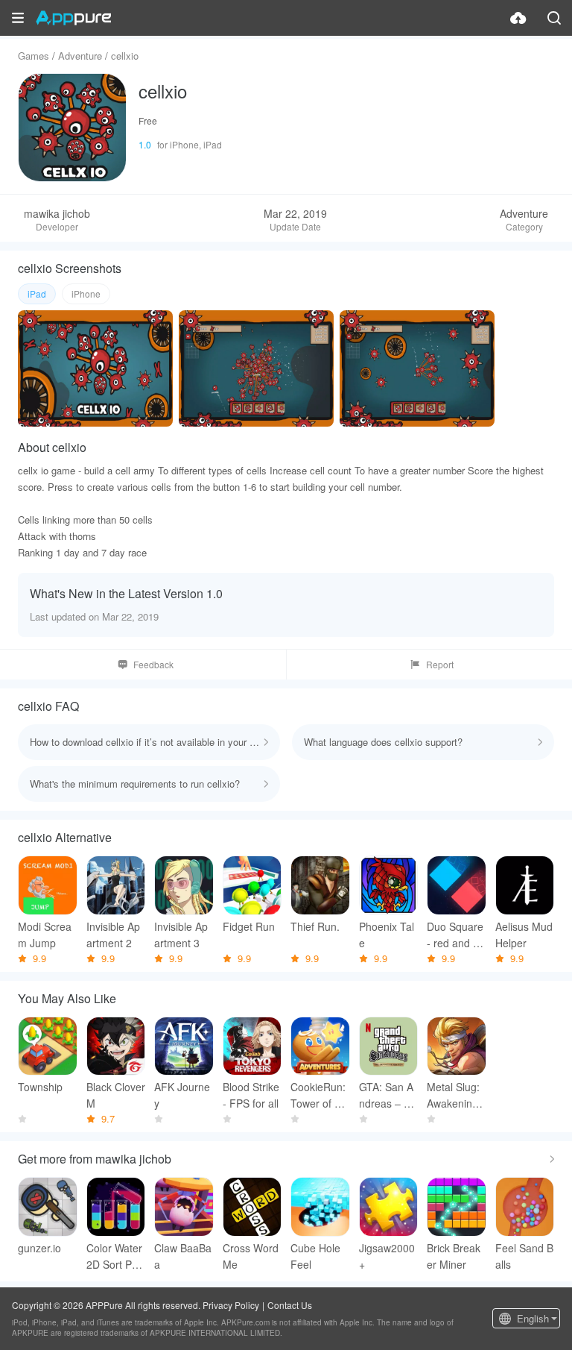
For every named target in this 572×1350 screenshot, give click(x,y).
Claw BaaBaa (183, 1256)
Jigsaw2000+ (387, 1256)
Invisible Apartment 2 (113, 934)
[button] (18, 18)
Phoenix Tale (386, 934)
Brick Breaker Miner (453, 1256)
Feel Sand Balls (524, 1256)
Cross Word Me (251, 1256)
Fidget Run (249, 926)
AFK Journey (182, 1095)
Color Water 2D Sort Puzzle (114, 1256)
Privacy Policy (231, 1305)
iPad (37, 293)
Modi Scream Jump (45, 934)
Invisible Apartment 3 (181, 934)
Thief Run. (315, 926)
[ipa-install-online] (518, 18)
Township (40, 1086)
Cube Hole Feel (315, 1256)
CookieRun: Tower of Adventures (318, 1095)
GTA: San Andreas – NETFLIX (388, 1095)
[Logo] (73, 17)
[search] (554, 18)
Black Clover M (115, 1095)
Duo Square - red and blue (455, 935)
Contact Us (289, 1305)
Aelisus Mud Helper (524, 934)
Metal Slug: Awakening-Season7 (454, 1095)
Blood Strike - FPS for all (251, 1095)
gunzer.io (39, 1247)
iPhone (86, 293)
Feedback (153, 664)
